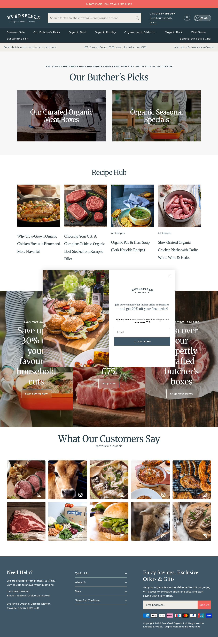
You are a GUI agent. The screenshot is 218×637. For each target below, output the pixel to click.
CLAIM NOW (142, 341)
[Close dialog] (169, 275)
